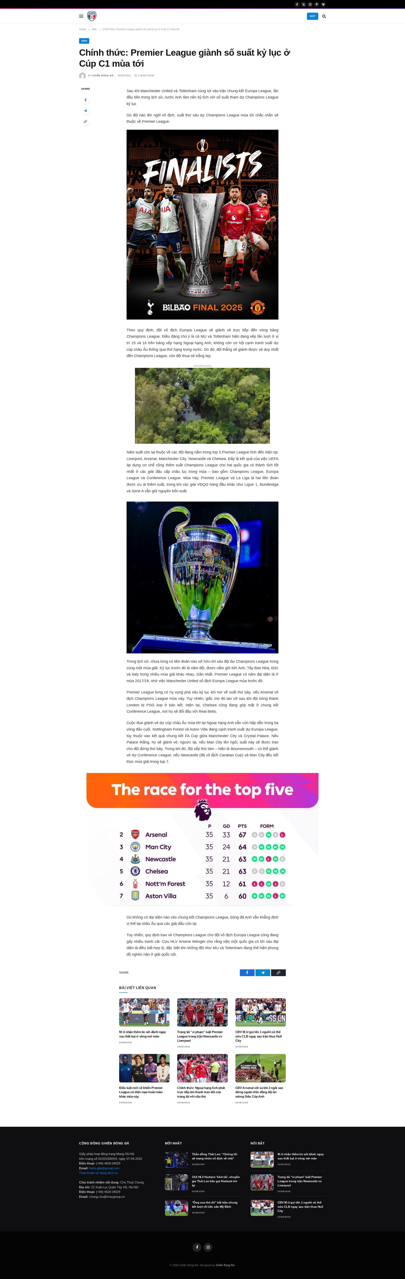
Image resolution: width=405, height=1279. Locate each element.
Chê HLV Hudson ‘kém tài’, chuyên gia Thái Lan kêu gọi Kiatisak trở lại (216, 1181)
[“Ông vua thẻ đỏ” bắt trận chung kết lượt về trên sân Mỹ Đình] (176, 1208)
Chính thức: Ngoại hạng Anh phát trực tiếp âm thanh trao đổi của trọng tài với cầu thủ (201, 1092)
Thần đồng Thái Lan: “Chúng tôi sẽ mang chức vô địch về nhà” (214, 1156)
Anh (84, 40)
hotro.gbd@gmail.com (104, 1168)
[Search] (323, 16)
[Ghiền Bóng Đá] (91, 16)
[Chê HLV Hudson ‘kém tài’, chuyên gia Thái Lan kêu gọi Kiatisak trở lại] (176, 1182)
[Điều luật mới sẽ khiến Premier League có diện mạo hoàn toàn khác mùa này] (144, 1068)
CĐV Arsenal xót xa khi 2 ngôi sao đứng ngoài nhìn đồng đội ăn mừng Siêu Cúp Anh (259, 1092)
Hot (312, 16)
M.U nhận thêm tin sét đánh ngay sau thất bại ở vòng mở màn (142, 1034)
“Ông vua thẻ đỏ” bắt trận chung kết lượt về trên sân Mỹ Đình (215, 1204)
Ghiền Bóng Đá (102, 75)
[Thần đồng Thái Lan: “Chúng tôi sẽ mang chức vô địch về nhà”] (176, 1160)
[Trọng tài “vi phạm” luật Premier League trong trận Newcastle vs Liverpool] (202, 1012)
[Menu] (81, 16)
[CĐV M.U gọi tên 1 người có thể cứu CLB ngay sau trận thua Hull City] (260, 1012)
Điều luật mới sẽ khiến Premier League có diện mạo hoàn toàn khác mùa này (141, 1092)
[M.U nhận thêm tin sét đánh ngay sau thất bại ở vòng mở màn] (144, 1012)
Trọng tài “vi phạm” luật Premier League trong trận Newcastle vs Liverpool (200, 1036)
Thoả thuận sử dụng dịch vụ (98, 1173)
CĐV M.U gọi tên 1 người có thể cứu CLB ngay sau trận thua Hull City (258, 1036)
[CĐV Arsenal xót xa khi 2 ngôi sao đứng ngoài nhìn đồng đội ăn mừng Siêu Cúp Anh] (260, 1068)
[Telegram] (85, 111)
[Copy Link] (85, 121)
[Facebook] (85, 100)
